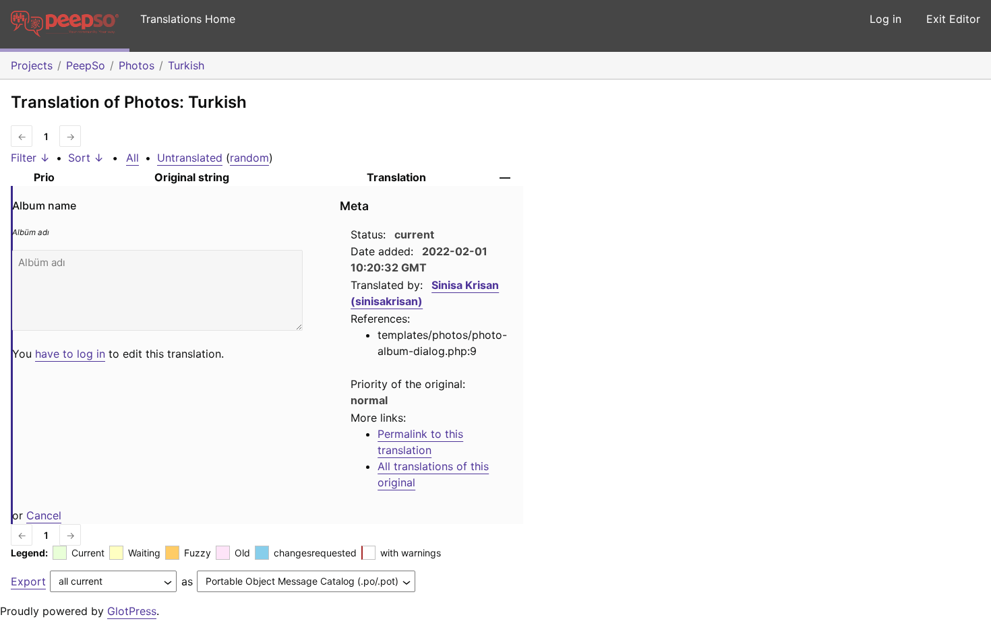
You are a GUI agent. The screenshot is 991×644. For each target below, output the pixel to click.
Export (28, 581)
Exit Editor (953, 19)
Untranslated (189, 157)
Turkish (186, 65)
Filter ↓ (30, 157)
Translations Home (187, 19)
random (249, 157)
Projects (32, 65)
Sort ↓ (86, 157)
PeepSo (85, 65)
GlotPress (131, 611)
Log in (885, 19)
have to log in (70, 353)
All (132, 157)
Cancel (43, 515)
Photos (136, 65)
